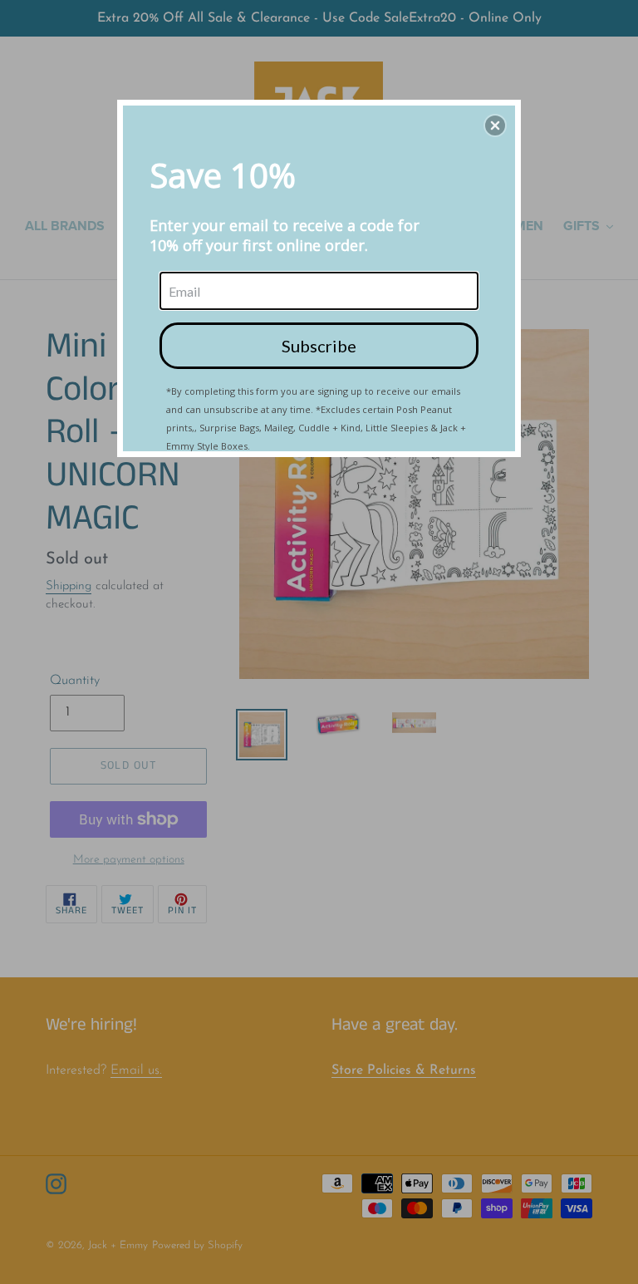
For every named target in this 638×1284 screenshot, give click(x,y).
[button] (495, 125)
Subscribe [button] (319, 346)
